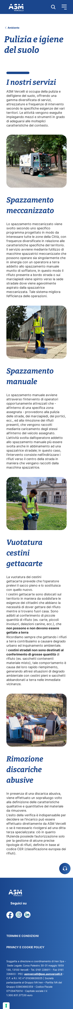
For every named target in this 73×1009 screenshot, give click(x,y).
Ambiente (13, 27)
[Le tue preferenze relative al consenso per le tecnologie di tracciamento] (6, 1005)
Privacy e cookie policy (25, 947)
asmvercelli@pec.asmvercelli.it (43, 973)
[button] (61, 7)
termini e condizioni (22, 936)
